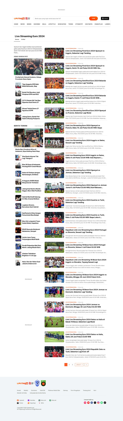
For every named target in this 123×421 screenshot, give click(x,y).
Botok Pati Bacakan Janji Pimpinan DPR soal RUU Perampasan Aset (31, 94)
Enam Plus (99, 24)
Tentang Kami (87, 390)
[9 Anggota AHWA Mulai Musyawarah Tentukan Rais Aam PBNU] (18, 182)
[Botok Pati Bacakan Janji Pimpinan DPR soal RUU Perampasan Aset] (18, 93)
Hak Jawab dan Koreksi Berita (38, 393)
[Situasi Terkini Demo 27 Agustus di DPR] (18, 109)
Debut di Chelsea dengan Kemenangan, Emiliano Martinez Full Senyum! (31, 174)
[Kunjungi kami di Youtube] (88, 402)
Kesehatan (62, 24)
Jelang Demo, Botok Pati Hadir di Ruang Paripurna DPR (31, 118)
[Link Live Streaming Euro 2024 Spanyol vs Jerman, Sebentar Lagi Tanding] (54, 172)
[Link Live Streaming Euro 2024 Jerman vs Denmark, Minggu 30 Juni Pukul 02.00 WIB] (54, 307)
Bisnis (29, 24)
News (23, 24)
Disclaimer (34, 390)
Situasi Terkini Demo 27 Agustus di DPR (30, 109)
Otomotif (79, 24)
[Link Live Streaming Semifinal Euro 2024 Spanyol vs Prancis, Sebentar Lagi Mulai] (54, 112)
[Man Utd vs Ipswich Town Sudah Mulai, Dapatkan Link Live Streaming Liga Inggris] (18, 222)
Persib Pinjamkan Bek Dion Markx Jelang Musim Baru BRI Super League (31, 247)
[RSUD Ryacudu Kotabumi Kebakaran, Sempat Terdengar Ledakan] (18, 230)
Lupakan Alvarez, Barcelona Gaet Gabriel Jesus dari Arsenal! (30, 207)
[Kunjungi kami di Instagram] (98, 402)
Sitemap (65, 390)
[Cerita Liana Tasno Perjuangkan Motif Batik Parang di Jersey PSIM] (18, 238)
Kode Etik (42, 390)
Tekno (70, 24)
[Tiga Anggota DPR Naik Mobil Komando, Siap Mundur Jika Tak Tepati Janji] (18, 85)
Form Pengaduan (75, 390)
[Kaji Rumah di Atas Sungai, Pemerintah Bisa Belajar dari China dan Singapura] (18, 214)
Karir (95, 390)
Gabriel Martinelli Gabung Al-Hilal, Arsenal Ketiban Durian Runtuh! (31, 199)
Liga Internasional (71, 48)
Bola (44, 24)
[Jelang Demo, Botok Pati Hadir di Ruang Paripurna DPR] (18, 118)
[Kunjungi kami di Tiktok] (105, 402)
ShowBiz (37, 24)
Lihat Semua (38, 126)
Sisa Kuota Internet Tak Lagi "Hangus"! (30, 157)
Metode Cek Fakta (22, 393)
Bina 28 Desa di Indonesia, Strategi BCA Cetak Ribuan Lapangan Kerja (31, 166)
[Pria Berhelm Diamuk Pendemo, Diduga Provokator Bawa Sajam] (28, 67)
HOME (16, 24)
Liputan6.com (30, 408)
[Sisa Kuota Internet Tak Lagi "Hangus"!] (18, 157)
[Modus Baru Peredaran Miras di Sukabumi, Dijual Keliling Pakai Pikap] (28, 138)
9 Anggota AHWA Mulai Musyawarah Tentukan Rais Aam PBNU (30, 183)
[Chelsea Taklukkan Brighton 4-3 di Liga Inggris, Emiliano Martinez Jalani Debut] (18, 255)
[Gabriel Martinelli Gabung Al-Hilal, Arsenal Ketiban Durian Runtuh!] (18, 198)
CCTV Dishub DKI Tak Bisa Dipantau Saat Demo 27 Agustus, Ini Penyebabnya (31, 102)
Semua (17, 39)
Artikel (23, 39)
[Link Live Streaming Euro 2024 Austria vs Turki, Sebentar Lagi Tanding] (54, 202)
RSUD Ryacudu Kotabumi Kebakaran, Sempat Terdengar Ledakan (31, 231)
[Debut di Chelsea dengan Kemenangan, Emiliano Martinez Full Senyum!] (18, 174)
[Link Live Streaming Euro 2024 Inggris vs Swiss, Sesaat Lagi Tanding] (54, 142)
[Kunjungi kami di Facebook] (92, 402)
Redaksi (26, 390)
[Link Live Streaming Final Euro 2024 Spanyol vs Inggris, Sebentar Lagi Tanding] (54, 53)
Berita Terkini (20, 126)
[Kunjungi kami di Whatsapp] (101, 402)
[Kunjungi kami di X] (95, 402)
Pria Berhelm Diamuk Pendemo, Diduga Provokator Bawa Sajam (28, 78)
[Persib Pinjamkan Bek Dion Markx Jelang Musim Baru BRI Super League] (18, 246)
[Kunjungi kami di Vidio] (85, 402)
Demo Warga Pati (21, 56)
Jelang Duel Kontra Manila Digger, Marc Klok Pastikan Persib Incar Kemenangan (31, 191)
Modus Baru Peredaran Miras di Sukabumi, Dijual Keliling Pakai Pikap (27, 150)
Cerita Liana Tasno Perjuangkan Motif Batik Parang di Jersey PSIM (30, 239)
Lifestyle (52, 24)
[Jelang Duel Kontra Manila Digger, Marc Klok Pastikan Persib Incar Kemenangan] (18, 190)
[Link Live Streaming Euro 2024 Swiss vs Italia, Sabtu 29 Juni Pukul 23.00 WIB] (54, 336)
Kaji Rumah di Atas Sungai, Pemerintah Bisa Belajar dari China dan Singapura (31, 215)
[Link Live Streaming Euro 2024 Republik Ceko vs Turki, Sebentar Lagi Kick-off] (54, 351)
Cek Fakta (88, 24)
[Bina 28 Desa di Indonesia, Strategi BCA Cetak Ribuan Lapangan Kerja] (18, 165)
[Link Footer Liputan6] (25, 383)
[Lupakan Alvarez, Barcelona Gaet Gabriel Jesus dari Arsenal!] (18, 206)
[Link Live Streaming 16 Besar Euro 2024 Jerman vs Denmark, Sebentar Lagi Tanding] (54, 292)
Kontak (19, 390)
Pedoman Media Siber (54, 390)
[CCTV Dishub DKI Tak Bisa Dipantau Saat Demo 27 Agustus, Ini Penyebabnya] (18, 101)
